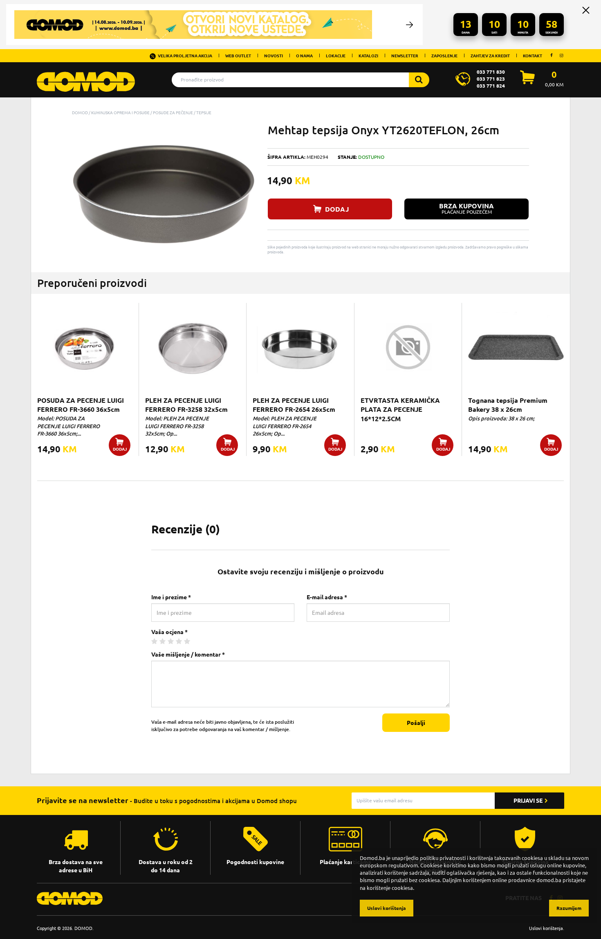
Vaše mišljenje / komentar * (188, 654)
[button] (247, 131)
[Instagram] (561, 55)
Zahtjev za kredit (490, 55)
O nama (304, 55)
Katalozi (368, 55)
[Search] (419, 79)
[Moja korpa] (527, 81)
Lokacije (335, 55)
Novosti (273, 55)
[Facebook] (551, 55)
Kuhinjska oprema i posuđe (120, 112)
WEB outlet (238, 55)
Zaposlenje (444, 55)
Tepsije (203, 112)
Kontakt (532, 55)
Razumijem (568, 908)
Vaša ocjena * (169, 632)
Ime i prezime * (171, 597)
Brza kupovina (466, 208)
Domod (80, 112)
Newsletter (404, 55)
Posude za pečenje (173, 112)
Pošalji (416, 723)
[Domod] (86, 77)
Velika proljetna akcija (185, 55)
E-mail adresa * (327, 597)
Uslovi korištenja (546, 928)
